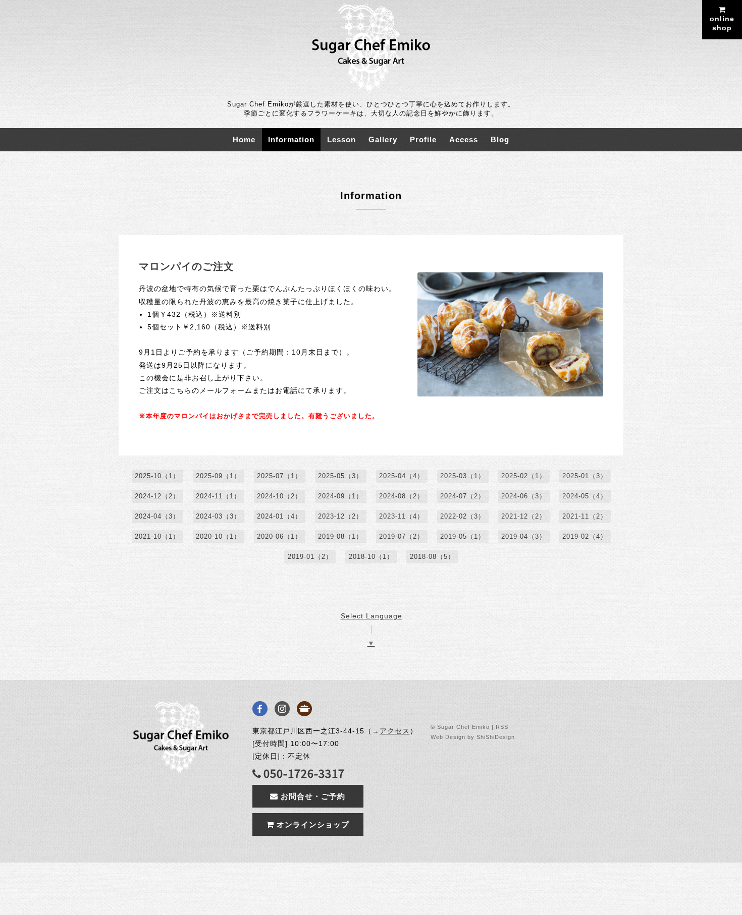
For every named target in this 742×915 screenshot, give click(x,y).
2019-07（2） (401, 536)
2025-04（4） (401, 476)
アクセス (395, 731)
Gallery (382, 139)
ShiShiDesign (495, 737)
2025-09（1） (218, 476)
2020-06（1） (279, 536)
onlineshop (722, 23)
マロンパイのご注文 (186, 266)
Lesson (341, 139)
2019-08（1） (340, 536)
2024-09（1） (340, 496)
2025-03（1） (462, 476)
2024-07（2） (462, 496)
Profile (423, 139)
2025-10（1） (157, 476)
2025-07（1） (279, 476)
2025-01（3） (584, 476)
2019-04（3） (523, 536)
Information (291, 139)
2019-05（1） (462, 536)
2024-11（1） (218, 496)
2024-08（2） (401, 496)
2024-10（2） (279, 496)
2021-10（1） (157, 536)
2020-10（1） (218, 536)
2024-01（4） (279, 516)
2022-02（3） (462, 516)
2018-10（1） (371, 556)
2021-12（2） (523, 516)
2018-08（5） (432, 556)
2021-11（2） (584, 516)
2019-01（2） (310, 556)
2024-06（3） (523, 496)
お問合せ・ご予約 (311, 796)
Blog (500, 139)
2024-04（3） (157, 516)
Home (244, 139)
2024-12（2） (157, 496)
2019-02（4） (584, 536)
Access (463, 139)
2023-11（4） (401, 516)
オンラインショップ (311, 824)
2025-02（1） (523, 476)
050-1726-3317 (304, 773)
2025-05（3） (340, 476)
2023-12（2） (340, 516)
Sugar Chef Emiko (463, 727)
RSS (502, 727)
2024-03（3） (218, 516)
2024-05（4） (584, 496)
